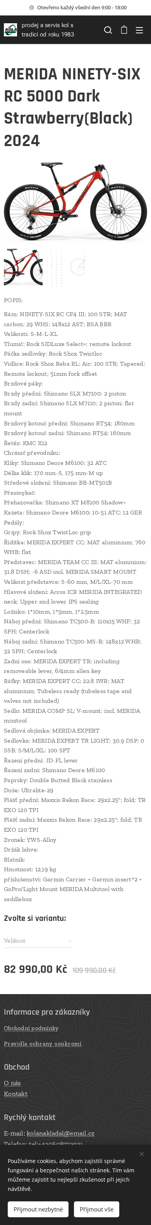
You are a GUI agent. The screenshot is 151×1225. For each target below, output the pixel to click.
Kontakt (15, 1094)
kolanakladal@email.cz (60, 1133)
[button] (108, 30)
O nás (12, 1083)
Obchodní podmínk (29, 1028)
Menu (139, 30)
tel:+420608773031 (56, 1144)
